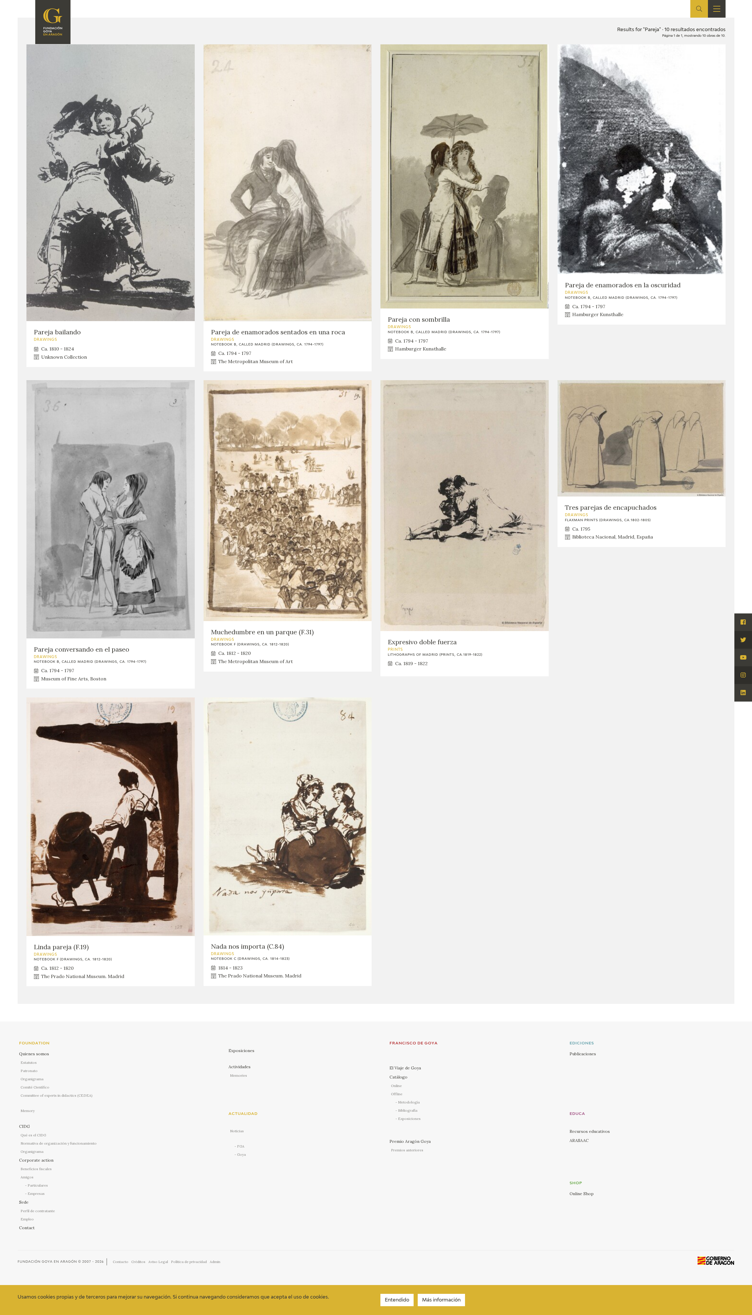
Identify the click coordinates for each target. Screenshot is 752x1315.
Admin (215, 1261)
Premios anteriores (407, 1150)
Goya (241, 1154)
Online (396, 1085)
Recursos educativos (590, 1131)
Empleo (27, 1219)
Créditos (138, 1261)
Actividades (240, 1066)
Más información (441, 1300)
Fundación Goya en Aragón (47, 1261)
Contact (27, 1227)
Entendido (397, 1300)
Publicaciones (583, 1053)
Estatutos (29, 1062)
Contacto (120, 1261)
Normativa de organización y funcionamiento (59, 1143)
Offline (396, 1094)
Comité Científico (35, 1087)
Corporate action (36, 1160)
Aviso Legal (158, 1261)
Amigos (27, 1177)
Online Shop (582, 1193)
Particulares (38, 1185)
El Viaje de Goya (405, 1068)
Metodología (409, 1102)
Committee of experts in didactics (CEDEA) (57, 1095)
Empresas (36, 1193)
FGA (240, 1146)
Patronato (29, 1071)
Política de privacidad (189, 1261)
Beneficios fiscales (36, 1169)
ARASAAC (579, 1140)
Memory (28, 1110)
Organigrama (32, 1079)
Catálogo (398, 1077)
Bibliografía (407, 1110)
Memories (238, 1075)
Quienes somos (34, 1053)
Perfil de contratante (38, 1211)
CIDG (24, 1126)
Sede (23, 1202)
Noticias (237, 1131)
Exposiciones (241, 1050)
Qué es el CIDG (33, 1135)
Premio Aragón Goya (410, 1141)
